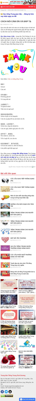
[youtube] (10, 391)
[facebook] (2, 391)
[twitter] (6, 391)
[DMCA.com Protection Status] (7, 396)
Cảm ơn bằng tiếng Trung (15, 79)
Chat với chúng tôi (28, 399)
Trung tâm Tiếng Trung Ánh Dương (13, 375)
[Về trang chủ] (18, 2)
